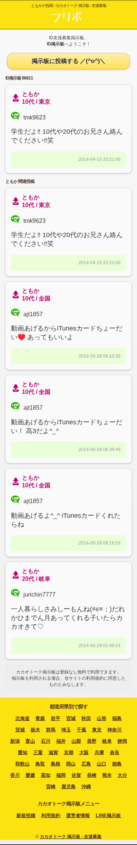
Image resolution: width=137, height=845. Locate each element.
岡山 (71, 764)
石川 (45, 741)
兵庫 (99, 752)
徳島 (117, 764)
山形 (101, 718)
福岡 (61, 775)
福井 (61, 741)
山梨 (76, 741)
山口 (101, 764)
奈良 (114, 752)
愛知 (22, 752)
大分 (122, 775)
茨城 (20, 730)
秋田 (86, 718)
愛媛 (30, 775)
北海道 (22, 718)
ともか (30, 197)
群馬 (51, 730)
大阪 (84, 752)
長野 (91, 741)
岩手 (55, 718)
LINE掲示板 (108, 815)
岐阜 (107, 741)
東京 (97, 730)
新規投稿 (25, 815)
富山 (30, 741)
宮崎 (51, 786)
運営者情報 (78, 815)
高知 (45, 775)
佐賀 (76, 775)
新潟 (15, 741)
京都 (68, 752)
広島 (86, 764)
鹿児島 (68, 786)
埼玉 (66, 730)
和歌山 (22, 764)
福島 (117, 718)
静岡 (122, 741)
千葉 (81, 730)
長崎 (91, 775)
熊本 (107, 775)
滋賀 (53, 752)
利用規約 (50, 815)
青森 (40, 718)
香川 (15, 775)
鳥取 (40, 764)
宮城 (71, 718)
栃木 (35, 730)
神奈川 (114, 730)
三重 (38, 752)
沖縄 (86, 786)
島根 (55, 764)
